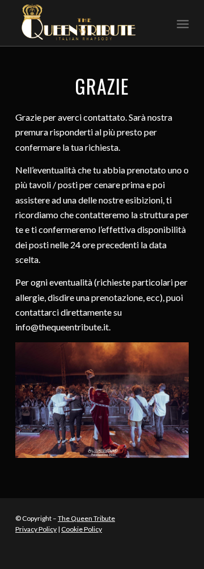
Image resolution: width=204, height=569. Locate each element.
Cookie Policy (81, 529)
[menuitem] (183, 23)
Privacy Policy (36, 529)
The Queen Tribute (86, 518)
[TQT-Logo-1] (84, 23)
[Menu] (183, 23)
